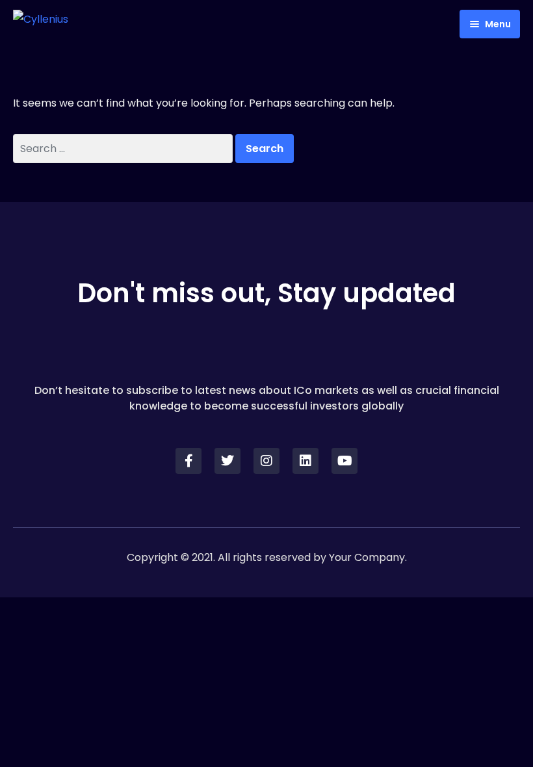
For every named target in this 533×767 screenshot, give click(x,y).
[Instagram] (267, 461)
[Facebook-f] (189, 461)
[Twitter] (227, 461)
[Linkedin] (305, 461)
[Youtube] (345, 461)
